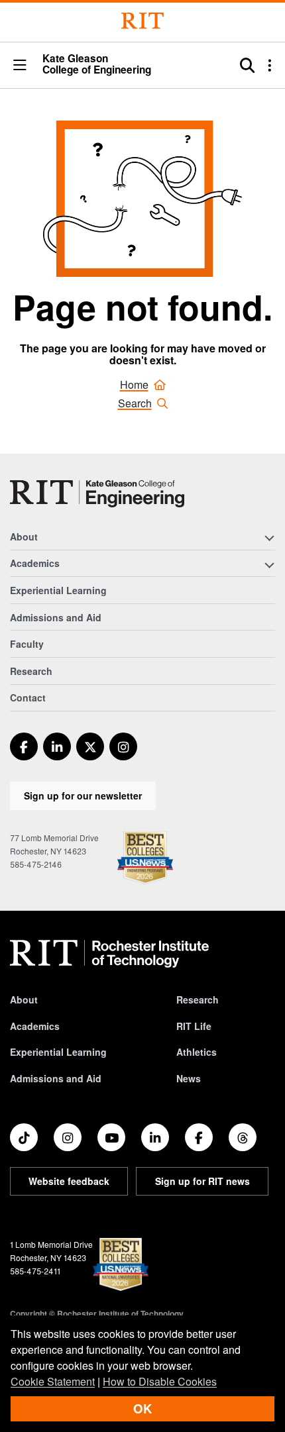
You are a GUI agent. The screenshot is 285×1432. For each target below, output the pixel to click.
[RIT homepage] (109, 953)
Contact (28, 697)
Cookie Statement (53, 1381)
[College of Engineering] (97, 493)
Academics (35, 1026)
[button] (20, 66)
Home (134, 384)
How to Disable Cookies (160, 1381)
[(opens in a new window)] (24, 746)
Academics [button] (35, 563)
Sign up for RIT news (202, 1181)
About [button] (24, 536)
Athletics (196, 1051)
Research (31, 671)
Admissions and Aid (55, 617)
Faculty (27, 643)
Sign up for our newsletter (83, 795)
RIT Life (193, 1026)
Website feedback (68, 1181)
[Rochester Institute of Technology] (142, 21)
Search (135, 403)
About (24, 999)
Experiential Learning (58, 590)
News (188, 1078)
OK (142, 1408)
